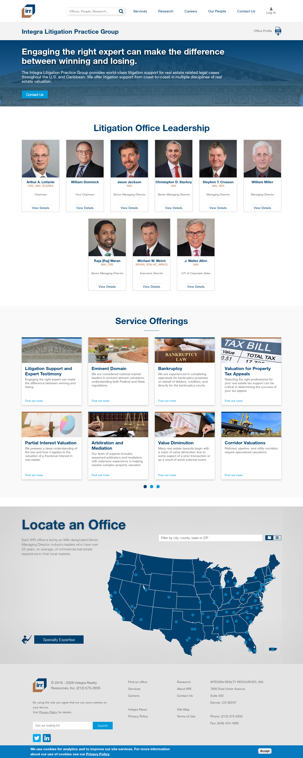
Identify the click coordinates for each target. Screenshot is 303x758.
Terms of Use (186, 716)
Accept (265, 751)
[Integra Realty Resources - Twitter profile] (37, 741)
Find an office (137, 682)
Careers (191, 11)
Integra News (137, 709)
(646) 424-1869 (228, 723)
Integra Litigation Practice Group (70, 31)
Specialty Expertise (59, 639)
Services (140, 11)
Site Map (183, 709)
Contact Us (246, 11)
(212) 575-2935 (232, 716)
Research (165, 11)
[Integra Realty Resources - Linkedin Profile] (46, 741)
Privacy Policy (48, 712)
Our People (217, 11)
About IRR (184, 689)
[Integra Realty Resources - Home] (40, 685)
